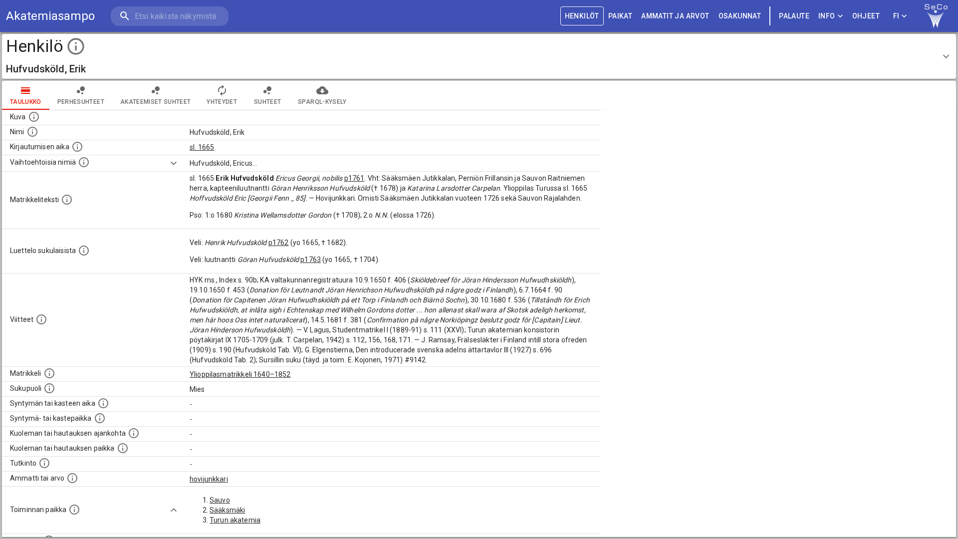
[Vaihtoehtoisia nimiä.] (84, 162)
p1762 (278, 243)
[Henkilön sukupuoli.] (49, 388)
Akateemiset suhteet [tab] (155, 101)
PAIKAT (620, 16)
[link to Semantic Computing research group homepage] (936, 15)
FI (896, 16)
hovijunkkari (209, 479)
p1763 (310, 260)
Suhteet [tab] (267, 101)
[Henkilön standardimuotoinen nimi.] (32, 132)
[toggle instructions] (76, 46)
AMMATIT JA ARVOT (675, 16)
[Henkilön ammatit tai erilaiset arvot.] (72, 478)
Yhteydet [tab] (222, 101)
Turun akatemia (235, 520)
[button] (479, 56)
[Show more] (174, 163)
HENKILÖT (582, 16)
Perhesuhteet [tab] (80, 101)
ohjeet (866, 16)
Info (826, 16)
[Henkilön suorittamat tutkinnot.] (44, 463)
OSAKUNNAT (739, 16)
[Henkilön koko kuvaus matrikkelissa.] (67, 200)
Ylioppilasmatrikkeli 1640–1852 (240, 374)
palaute (794, 16)
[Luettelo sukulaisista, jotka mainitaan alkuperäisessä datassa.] (84, 251)
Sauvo (220, 500)
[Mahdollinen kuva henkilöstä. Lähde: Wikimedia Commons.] (34, 117)
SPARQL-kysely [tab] (322, 101)
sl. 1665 (202, 147)
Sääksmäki (227, 510)
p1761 (354, 178)
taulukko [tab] (25, 101)
